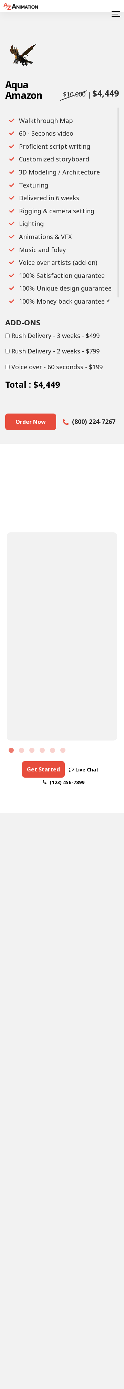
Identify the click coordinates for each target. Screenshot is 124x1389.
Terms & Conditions (53, 1378)
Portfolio (94, 1143)
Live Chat (87, 769)
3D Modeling (20, 1174)
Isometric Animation (58, 1194)
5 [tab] (53, 751)
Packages (95, 1156)
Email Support (67, 1038)
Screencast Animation (59, 1174)
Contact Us (97, 1188)
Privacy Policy (102, 1378)
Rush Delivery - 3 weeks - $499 (55, 336)
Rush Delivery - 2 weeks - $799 (55, 351)
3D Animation (21, 1155)
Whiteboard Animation (60, 1155)
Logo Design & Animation (61, 1135)
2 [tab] (22, 751)
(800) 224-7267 (92, 421)
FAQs (111, 863)
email (20, 870)
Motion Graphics (19, 1194)
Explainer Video (20, 1234)
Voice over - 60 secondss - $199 (56, 367)
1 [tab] (12, 751)
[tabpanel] (62, 636)
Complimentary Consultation (62, 911)
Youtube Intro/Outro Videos (60, 1218)
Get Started (43, 769)
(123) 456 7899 (34, 898)
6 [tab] (63, 751)
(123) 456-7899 (66, 782)
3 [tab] (32, 751)
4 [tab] (43, 751)
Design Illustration (22, 1214)
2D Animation (21, 1135)
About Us (95, 1131)
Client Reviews (94, 1172)
